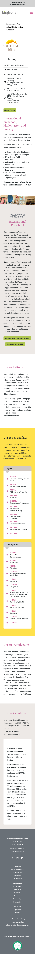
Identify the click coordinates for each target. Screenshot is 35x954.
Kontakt (17, 913)
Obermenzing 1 (17, 899)
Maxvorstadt (18, 896)
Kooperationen (17, 910)
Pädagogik (17, 866)
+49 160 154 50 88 (20, 848)
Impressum (17, 916)
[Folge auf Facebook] (13, 858)
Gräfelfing (17, 889)
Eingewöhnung (17, 872)
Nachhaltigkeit (17, 879)
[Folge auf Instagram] (17, 858)
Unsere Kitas (17, 883)
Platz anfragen (9, 110)
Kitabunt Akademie (17, 869)
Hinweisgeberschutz (17, 922)
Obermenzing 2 (17, 902)
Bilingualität (17, 875)
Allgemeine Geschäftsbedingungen (17, 925)
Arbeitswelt (17, 906)
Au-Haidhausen (17, 886)
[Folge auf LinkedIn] (22, 858)
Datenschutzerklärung (17, 919)
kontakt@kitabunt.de (17, 851)
